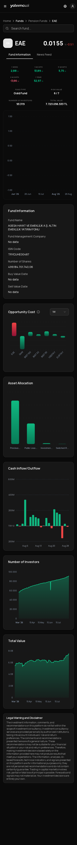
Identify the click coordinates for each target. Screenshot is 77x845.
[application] (38, 512)
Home (7, 21)
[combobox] (59, 311)
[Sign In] (72, 6)
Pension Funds (37, 21)
